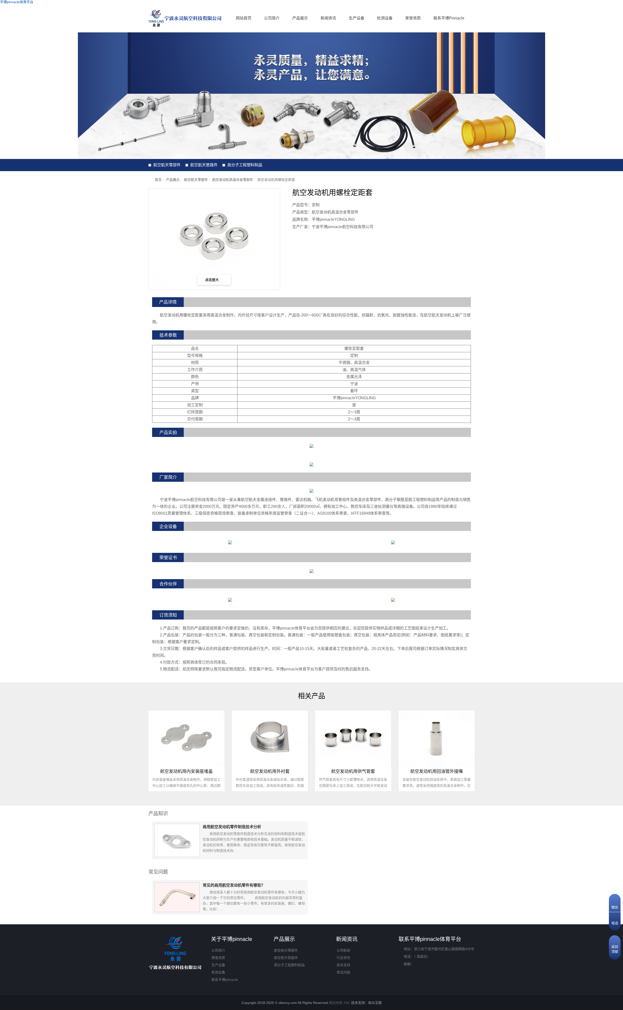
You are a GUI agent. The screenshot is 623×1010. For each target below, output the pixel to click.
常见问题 (343, 972)
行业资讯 (343, 958)
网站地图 (335, 1003)
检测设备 (385, 18)
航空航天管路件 (204, 165)
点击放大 (212, 280)
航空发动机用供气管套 (353, 771)
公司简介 (272, 18)
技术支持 (343, 965)
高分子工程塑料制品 (244, 165)
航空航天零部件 (167, 165)
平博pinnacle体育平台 (16, 2)
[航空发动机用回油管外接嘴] (437, 738)
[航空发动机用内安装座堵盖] (186, 738)
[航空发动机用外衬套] (270, 738)
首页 (158, 179)
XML (346, 1003)
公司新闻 (343, 950)
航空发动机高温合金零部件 (232, 179)
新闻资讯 (328, 18)
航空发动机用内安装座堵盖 (186, 771)
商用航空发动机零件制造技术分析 (232, 827)
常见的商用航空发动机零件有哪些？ (234, 885)
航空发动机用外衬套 (270, 771)
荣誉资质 (413, 18)
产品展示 (300, 18)
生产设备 (356, 18)
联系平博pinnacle (448, 18)
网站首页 (243, 18)
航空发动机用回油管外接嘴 (436, 771)
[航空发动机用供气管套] (353, 738)
